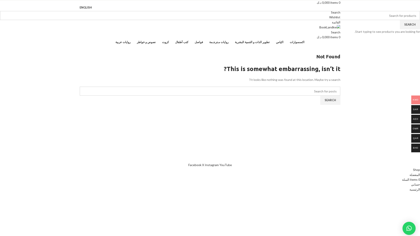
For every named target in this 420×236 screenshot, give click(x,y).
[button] (409, 228)
